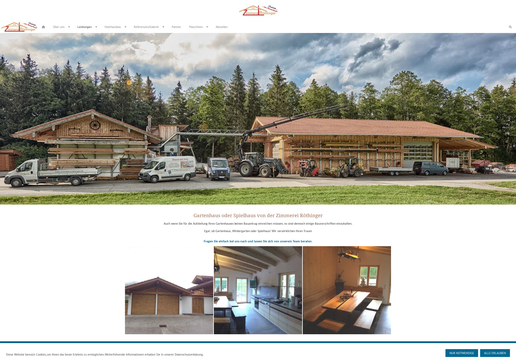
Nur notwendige (461, 353)
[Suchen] (510, 27)
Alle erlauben (495, 353)
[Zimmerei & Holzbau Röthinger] (43, 27)
